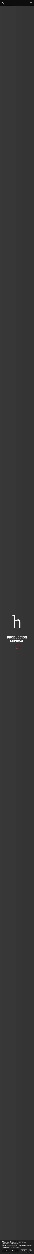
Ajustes (24, 1251)
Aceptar (6, 1251)
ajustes (17, 1247)
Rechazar (14, 1251)
